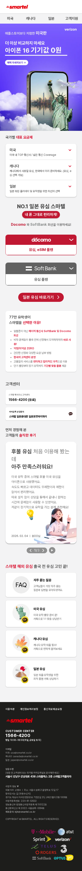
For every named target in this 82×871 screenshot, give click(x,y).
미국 (10, 18)
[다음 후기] (43, 550)
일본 (51, 18)
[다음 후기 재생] (52, 550)
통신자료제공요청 (53, 709)
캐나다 (31, 18)
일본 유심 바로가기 (38, 297)
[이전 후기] (30, 550)
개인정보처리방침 (29, 709)
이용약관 (10, 709)
